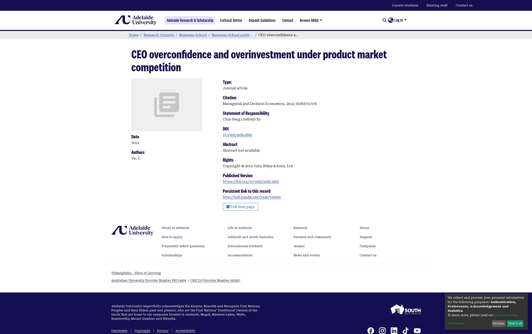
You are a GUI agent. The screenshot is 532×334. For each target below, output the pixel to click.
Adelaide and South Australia (250, 237)
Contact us (464, 5)
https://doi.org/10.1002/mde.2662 (251, 182)
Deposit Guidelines (262, 20)
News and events (307, 255)
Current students (405, 5)
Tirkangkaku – (136, 273)
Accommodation (240, 255)
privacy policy (505, 315)
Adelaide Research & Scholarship (190, 20)
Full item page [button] (242, 207)
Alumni (299, 246)
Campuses (368, 246)
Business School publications (232, 35)
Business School (193, 35)
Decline (498, 323)
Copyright (142, 330)
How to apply (172, 237)
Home (134, 35)
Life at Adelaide (240, 228)
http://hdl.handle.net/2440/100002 (252, 197)
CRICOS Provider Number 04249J (215, 280)
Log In (398, 20)
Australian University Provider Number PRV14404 (148, 280)
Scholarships (172, 255)
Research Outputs (159, 35)
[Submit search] (384, 20)
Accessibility (185, 330)
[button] (390, 20)
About (364, 228)
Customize (456, 323)
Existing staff (437, 5)
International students (245, 246)
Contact (287, 20)
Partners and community (312, 237)
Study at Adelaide (175, 228)
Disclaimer (119, 330)
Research (301, 228)
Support (366, 237)
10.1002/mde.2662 (237, 135)
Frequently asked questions (183, 246)
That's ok (515, 323)
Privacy (163, 330)
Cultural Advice (231, 20)
